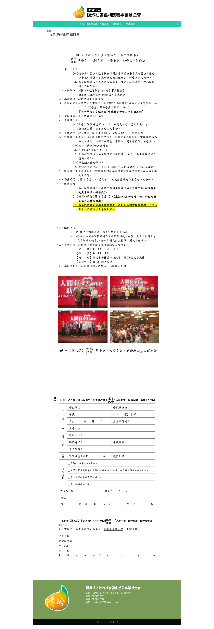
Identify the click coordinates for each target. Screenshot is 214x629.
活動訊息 (117, 24)
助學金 (49, 31)
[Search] (178, 23)
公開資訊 (104, 24)
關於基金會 (92, 24)
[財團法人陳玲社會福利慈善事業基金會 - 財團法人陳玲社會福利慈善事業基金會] (107, 12)
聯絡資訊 (130, 24)
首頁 (82, 24)
